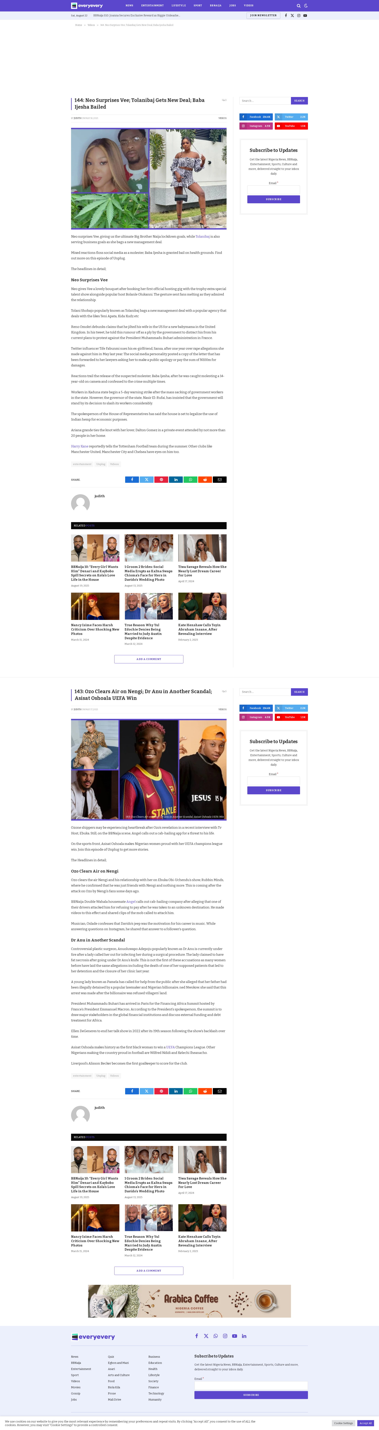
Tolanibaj (203, 236)
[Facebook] (57, 247)
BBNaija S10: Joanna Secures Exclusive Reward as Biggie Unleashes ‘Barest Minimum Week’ (137, 15)
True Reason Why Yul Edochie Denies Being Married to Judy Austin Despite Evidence (143, 631)
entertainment (82, 464)
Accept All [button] (366, 1423)
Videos (249, 5)
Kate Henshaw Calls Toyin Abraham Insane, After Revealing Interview (199, 629)
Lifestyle (179, 5)
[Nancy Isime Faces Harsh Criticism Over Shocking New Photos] (95, 606)
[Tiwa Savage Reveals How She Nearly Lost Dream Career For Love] (202, 548)
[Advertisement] (189, 61)
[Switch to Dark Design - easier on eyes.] (305, 6)
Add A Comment (148, 659)
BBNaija (215, 5)
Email (274, 183)
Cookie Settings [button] (343, 1423)
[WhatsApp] (57, 283)
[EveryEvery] (87, 6)
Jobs (232, 5)
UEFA (170, 1047)
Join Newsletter (263, 15)
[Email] (57, 292)
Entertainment (152, 5)
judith (77, 118)
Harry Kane (79, 446)
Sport (198, 5)
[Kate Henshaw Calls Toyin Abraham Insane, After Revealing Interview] (202, 606)
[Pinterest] (57, 265)
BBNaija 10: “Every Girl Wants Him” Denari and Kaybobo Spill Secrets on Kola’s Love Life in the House (94, 573)
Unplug (100, 464)
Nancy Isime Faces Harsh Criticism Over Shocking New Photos (95, 629)
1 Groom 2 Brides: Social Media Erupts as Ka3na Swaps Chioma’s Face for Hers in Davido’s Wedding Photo (149, 573)
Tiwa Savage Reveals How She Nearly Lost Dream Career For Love (202, 571)
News (129, 5)
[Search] (298, 5)
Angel (131, 902)
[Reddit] (57, 274)
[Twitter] (57, 256)
